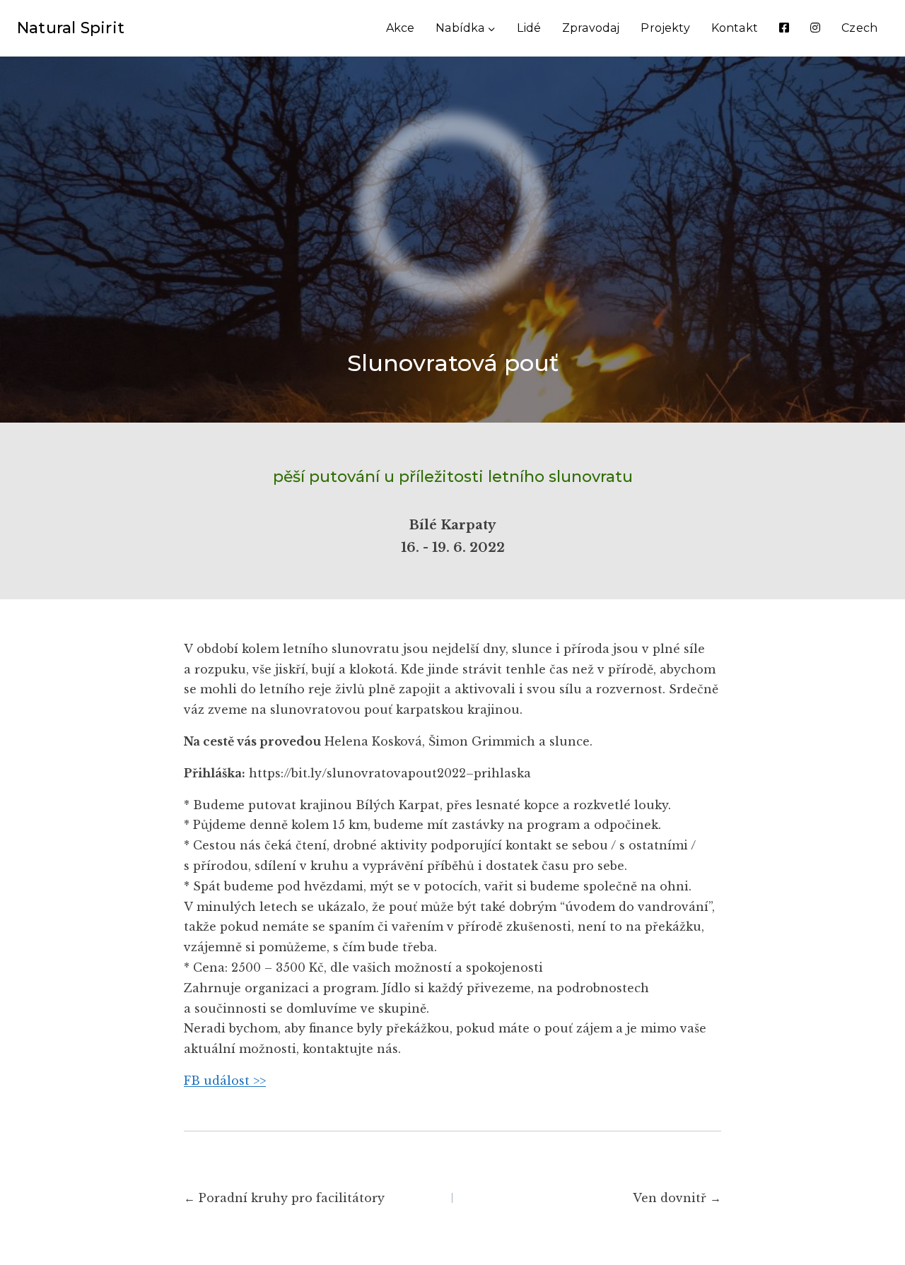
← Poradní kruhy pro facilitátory (284, 1198)
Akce (400, 28)
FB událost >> (225, 1080)
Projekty (665, 28)
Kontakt (734, 28)
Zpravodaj (590, 28)
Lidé (529, 28)
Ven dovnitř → (677, 1198)
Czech (859, 28)
